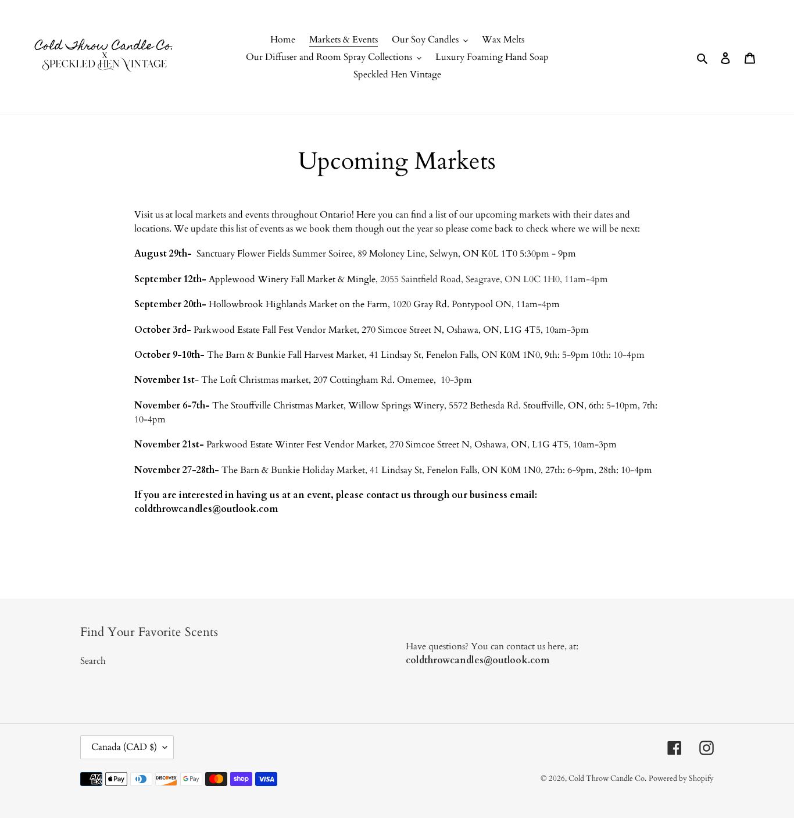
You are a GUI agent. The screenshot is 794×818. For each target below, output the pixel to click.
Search (93, 661)
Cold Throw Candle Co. (607, 778)
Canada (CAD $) (124, 747)
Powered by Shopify (681, 778)
